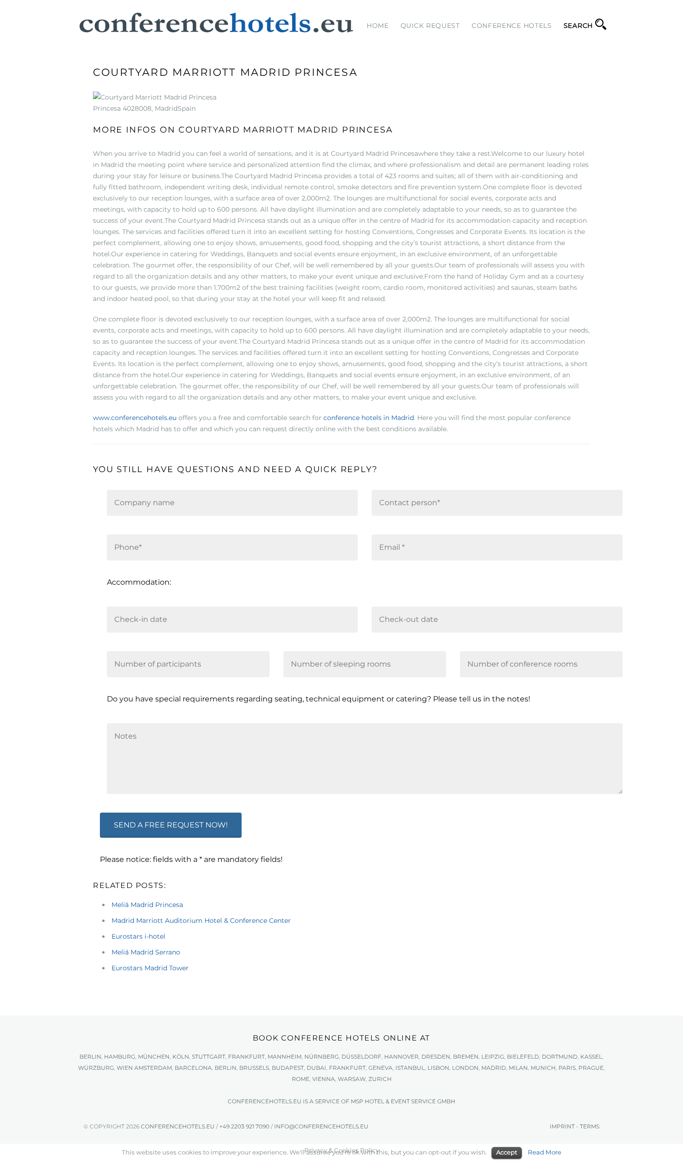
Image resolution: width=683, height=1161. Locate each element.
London (465, 1067)
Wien (125, 1067)
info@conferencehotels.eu (321, 1126)
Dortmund (560, 1056)
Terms (589, 1126)
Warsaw (352, 1078)
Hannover (401, 1056)
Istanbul (410, 1067)
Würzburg (96, 1067)
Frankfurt (246, 1056)
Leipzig (492, 1056)
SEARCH (578, 25)
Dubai (316, 1067)
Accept (506, 1152)
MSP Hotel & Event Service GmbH (403, 1101)
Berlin (90, 1056)
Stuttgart (208, 1056)
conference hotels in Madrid (368, 418)
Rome (300, 1078)
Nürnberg (321, 1056)
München (154, 1056)
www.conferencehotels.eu (135, 418)
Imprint (562, 1126)
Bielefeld (523, 1056)
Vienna (323, 1078)
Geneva (380, 1067)
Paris (567, 1067)
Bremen (466, 1056)
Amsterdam (153, 1067)
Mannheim (285, 1056)
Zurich (380, 1078)
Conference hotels (512, 25)
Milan (518, 1067)
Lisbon (438, 1067)
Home (378, 25)
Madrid (493, 1067)
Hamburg (119, 1056)
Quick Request (430, 25)
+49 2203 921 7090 (244, 1126)
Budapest (288, 1067)
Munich (543, 1067)
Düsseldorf (361, 1056)
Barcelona (193, 1067)
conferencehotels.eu (177, 1126)
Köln (180, 1056)
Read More (544, 1152)
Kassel (591, 1056)
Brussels (254, 1067)
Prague (591, 1067)
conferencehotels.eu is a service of (289, 1101)
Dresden (435, 1056)
